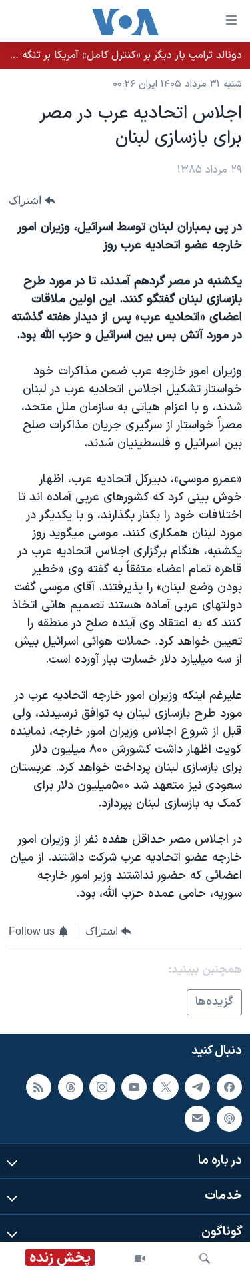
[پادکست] (229, 1119)
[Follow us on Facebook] (229, 1087)
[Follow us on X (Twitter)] (165, 1087)
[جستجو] (205, 1258)
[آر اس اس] (38, 1087)
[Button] (32, 201)
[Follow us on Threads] (70, 1087)
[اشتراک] (197, 1119)
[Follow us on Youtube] (134, 1087)
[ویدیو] (140, 1258)
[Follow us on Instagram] (102, 1087)
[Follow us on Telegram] (197, 1087)
